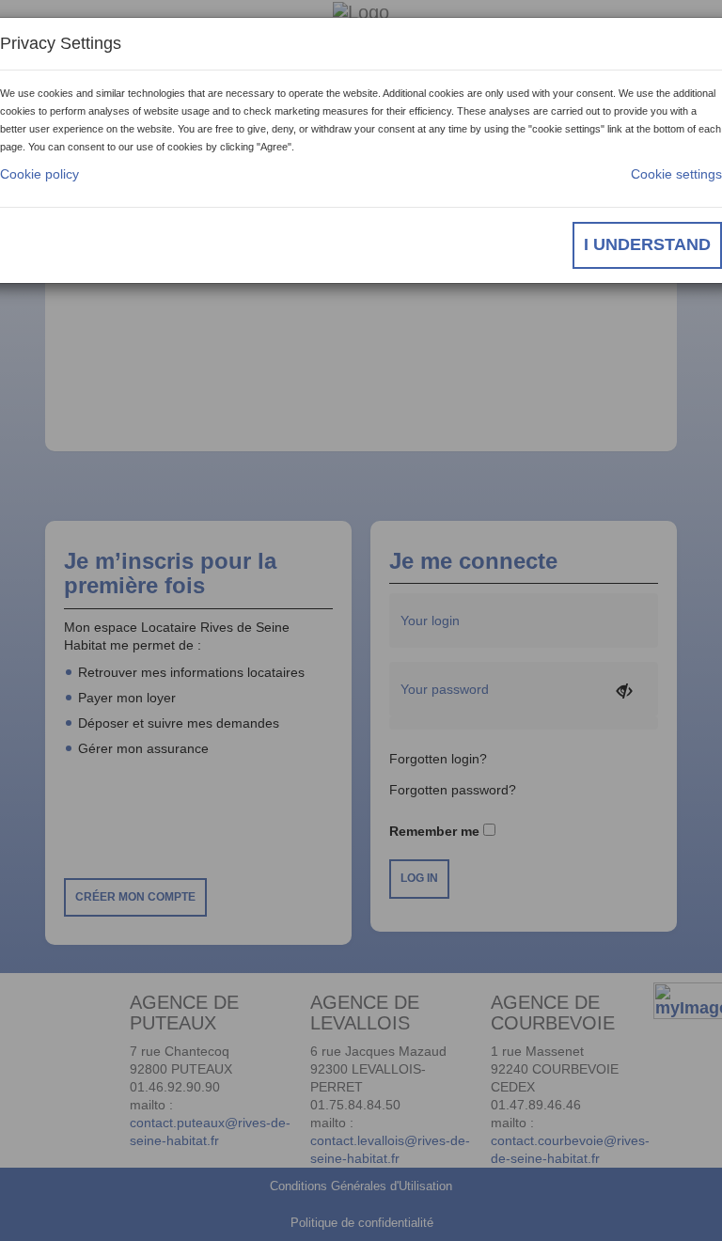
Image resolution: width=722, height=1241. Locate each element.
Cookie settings (676, 173)
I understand (647, 244)
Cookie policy (39, 173)
